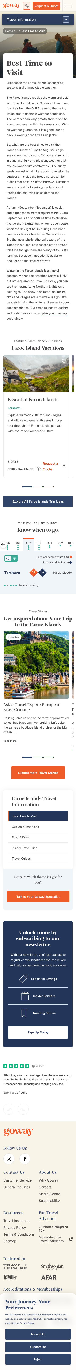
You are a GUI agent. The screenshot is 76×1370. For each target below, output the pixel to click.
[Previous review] (8, 1109)
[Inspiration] (13, 637)
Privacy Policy (14, 1227)
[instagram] (8, 1158)
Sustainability (49, 1200)
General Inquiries (16, 1187)
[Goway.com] (12, 5)
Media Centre (49, 1194)
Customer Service (17, 1180)
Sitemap (9, 1241)
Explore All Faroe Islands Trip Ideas (38, 501)
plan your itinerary (54, 313)
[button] (54, 466)
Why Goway (48, 1180)
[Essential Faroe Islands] (36, 416)
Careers (45, 1187)
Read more (9, 740)
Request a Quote (46, 6)
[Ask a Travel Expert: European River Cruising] (36, 665)
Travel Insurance (16, 1221)
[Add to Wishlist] (64, 361)
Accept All (38, 1334)
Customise (38, 1347)
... (17, 31)
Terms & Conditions (18, 1234)
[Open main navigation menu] (68, 5)
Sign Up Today (38, 1032)
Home (9, 31)
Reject (38, 1359)
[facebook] (24, 1158)
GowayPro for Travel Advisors (51, 1239)
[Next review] (23, 1109)
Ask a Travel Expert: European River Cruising (32, 707)
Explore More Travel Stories (38, 772)
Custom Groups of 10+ (53, 1228)
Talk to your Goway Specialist (38, 896)
